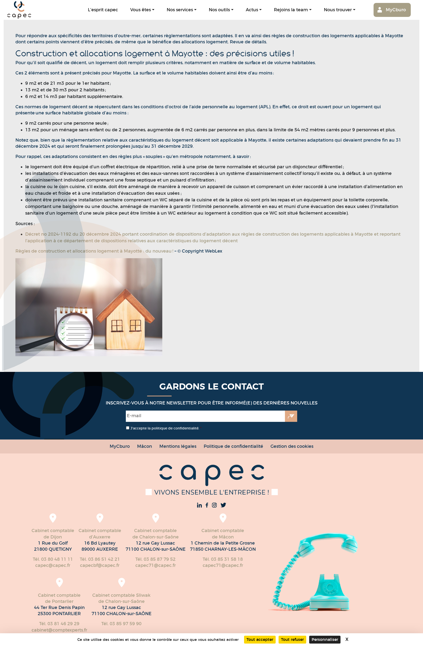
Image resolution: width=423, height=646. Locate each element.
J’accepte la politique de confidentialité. (165, 428)
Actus (252, 9)
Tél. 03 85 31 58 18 (223, 559)
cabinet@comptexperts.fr (59, 630)
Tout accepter (260, 639)
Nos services (180, 9)
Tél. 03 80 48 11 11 (53, 559)
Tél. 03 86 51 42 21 (100, 559)
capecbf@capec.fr (99, 565)
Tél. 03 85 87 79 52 (155, 559)
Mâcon (144, 446)
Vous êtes (140, 9)
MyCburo (396, 9)
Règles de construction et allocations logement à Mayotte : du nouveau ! (95, 251)
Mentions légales (177, 446)
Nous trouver (338, 9)
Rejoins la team (291, 9)
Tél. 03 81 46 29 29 (59, 623)
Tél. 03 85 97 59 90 (121, 623)
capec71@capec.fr (155, 565)
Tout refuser (292, 639)
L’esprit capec (103, 9)
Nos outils (219, 9)
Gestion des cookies (291, 446)
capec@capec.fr (52, 565)
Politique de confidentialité (233, 446)
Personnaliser (325, 639)
